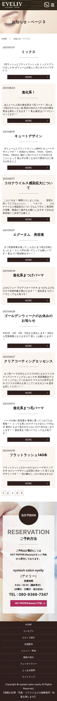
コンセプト (28, 631)
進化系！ (28, 92)
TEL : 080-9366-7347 (28, 594)
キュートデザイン (28, 136)
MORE (28, 77)
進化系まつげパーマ (28, 275)
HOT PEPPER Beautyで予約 (28, 603)
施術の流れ (28, 657)
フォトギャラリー (28, 663)
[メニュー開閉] (52, 5)
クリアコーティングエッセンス (28, 361)
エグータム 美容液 (28, 235)
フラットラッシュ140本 (28, 455)
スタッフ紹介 (28, 637)
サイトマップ (28, 676)
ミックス (29, 52)
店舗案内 (28, 644)
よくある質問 (28, 670)
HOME (4, 39)
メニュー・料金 (28, 650)
